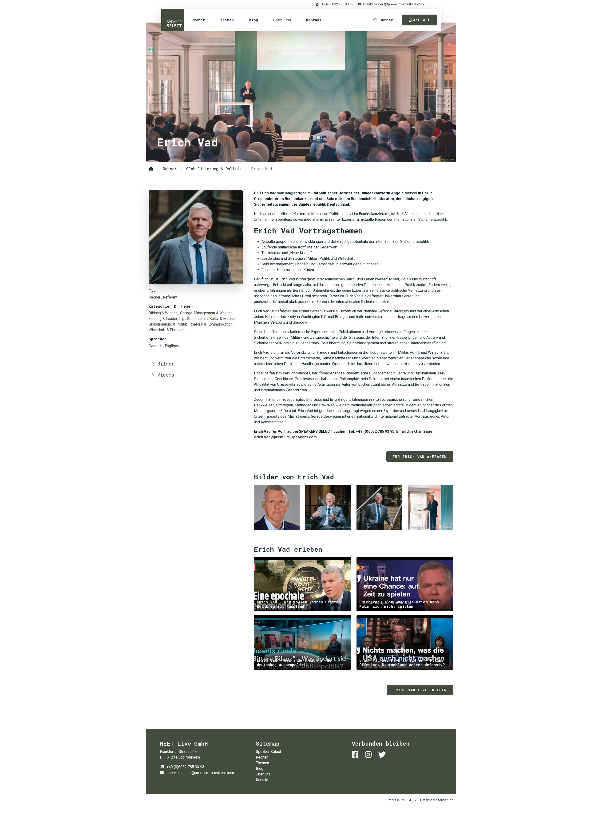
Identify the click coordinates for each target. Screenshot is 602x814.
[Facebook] (356, 754)
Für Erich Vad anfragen (420, 456)
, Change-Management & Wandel (205, 313)
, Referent (169, 297)
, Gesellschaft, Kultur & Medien (210, 318)
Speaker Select (172, 20)
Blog (253, 19)
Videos (164, 375)
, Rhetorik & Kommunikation (210, 324)
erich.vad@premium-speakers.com (285, 437)
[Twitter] (383, 754)
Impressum (396, 800)
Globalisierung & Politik (214, 168)
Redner (198, 19)
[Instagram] (369, 754)
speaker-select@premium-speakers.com (393, 4)
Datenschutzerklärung (436, 800)
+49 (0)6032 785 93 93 (336, 4)
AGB (412, 800)
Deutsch (155, 346)
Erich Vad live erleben (420, 690)
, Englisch (171, 346)
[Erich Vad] (196, 237)
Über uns (282, 19)
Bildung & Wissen (163, 313)
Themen (227, 19)
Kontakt (313, 19)
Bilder (164, 364)
